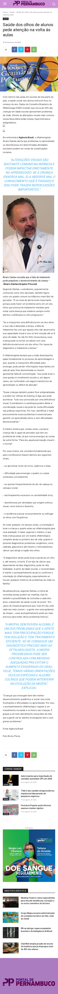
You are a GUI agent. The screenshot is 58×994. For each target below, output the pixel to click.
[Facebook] (14, 49)
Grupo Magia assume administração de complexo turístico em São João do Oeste (38, 916)
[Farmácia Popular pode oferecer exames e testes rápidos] (11, 809)
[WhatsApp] (34, 49)
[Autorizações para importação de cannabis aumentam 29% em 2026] (11, 780)
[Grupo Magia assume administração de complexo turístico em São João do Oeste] (11, 917)
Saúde (12, 12)
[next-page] (9, 820)
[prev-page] (4, 820)
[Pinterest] (27, 49)
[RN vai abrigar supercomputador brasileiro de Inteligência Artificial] (11, 932)
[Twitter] (21, 49)
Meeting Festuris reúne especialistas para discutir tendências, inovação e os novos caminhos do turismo (38, 901)
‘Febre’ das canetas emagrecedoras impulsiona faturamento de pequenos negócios (37, 793)
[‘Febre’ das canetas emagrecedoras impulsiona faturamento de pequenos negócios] (11, 794)
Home (5, 12)
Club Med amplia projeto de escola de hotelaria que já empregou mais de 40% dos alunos (37, 946)
